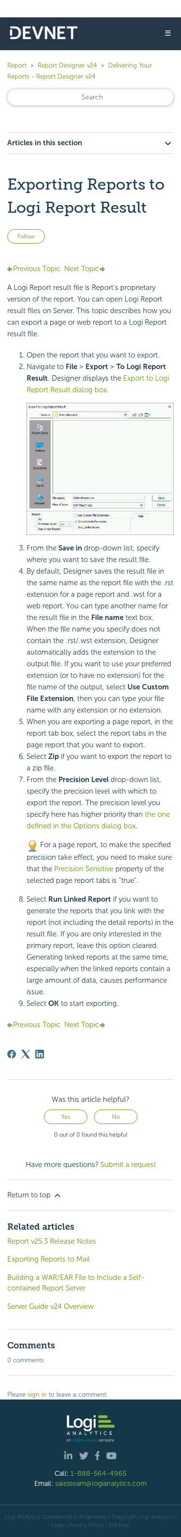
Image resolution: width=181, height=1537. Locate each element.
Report (17, 65)
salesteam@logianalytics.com (101, 1483)
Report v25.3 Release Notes (51, 1241)
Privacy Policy (86, 1525)
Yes (65, 1116)
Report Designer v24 (67, 65)
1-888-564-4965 (98, 1473)
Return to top (30, 1195)
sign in (37, 1394)
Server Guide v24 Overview (50, 1306)
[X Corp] (25, 1054)
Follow (26, 236)
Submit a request (128, 1164)
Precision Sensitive (83, 869)
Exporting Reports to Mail (48, 1259)
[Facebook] (11, 1054)
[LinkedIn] (39, 1054)
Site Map (119, 1525)
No (116, 1116)
